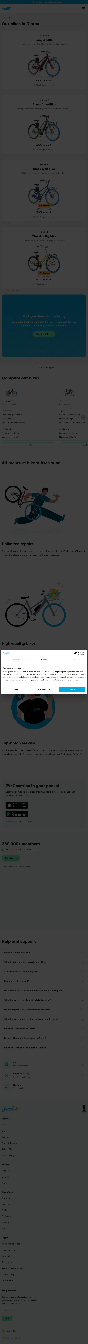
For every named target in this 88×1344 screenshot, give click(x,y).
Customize (42, 689)
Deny (16, 689)
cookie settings (76, 677)
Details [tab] (44, 660)
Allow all (71, 689)
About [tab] (72, 660)
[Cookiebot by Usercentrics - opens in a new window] (75, 653)
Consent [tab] (15, 660)
